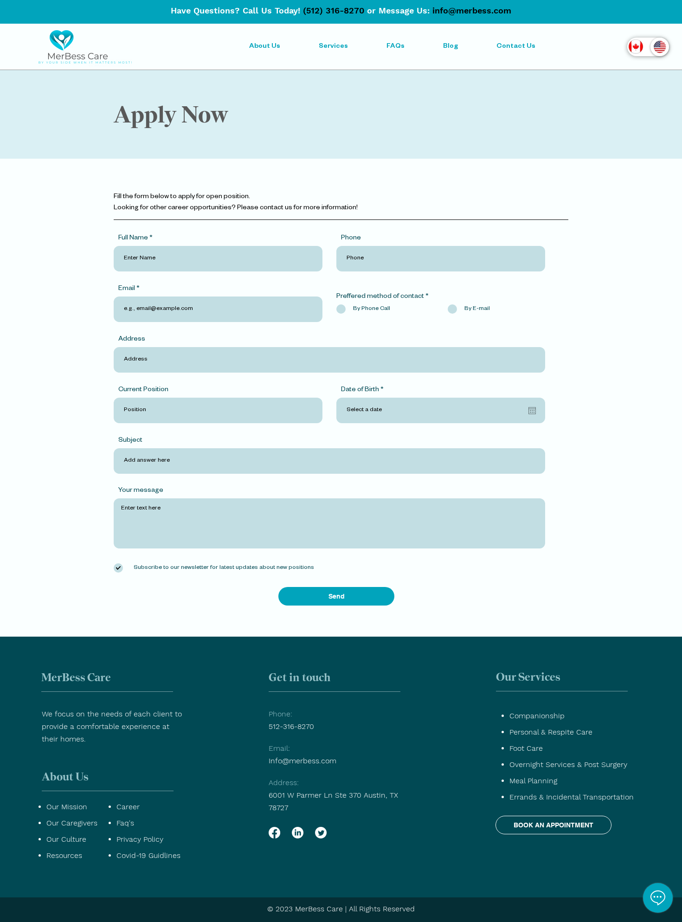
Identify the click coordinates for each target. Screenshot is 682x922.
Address (131, 339)
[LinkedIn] (297, 832)
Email (126, 289)
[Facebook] (274, 832)
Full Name (133, 238)
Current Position (143, 390)
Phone (351, 238)
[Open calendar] (532, 410)
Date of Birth (364, 390)
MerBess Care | (321, 908)
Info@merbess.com (302, 760)
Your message (140, 491)
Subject (130, 441)
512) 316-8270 (335, 10)
